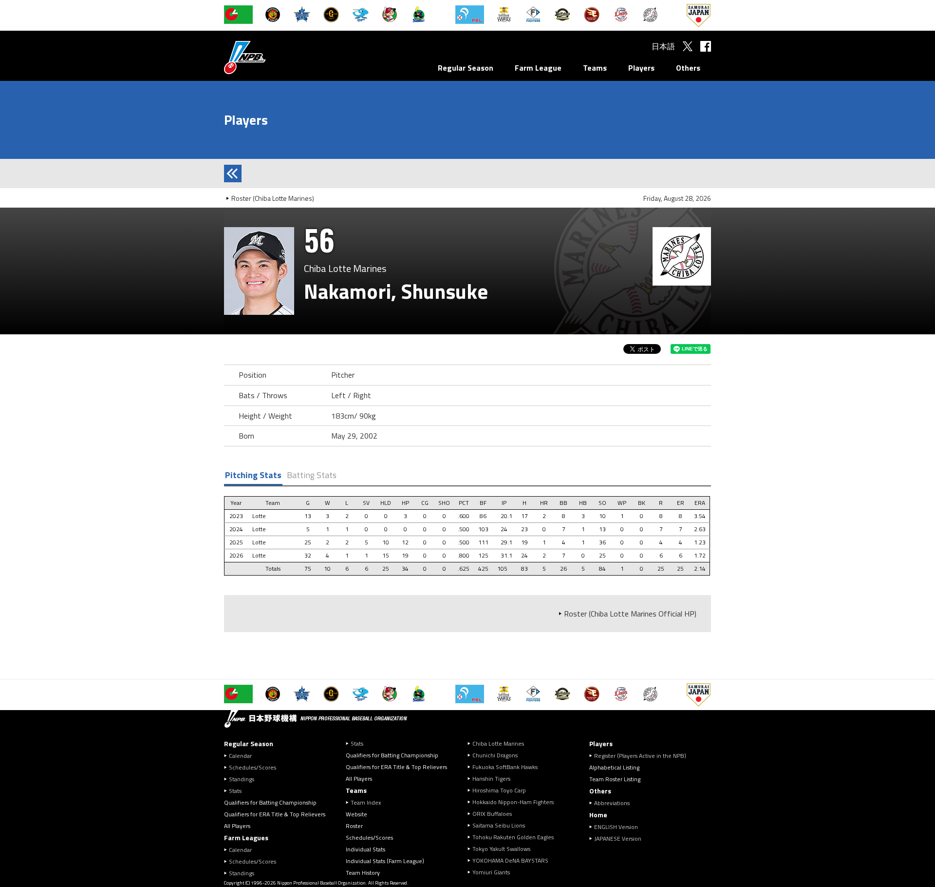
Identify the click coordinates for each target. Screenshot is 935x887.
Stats (235, 790)
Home (598, 815)
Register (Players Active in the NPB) (643, 755)
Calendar (240, 755)
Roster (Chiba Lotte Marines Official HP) (630, 613)
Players (641, 68)
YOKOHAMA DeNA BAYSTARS (510, 860)
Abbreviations (612, 803)
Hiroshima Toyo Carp (499, 790)
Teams (595, 68)
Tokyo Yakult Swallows (501, 848)
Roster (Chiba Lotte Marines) (272, 198)
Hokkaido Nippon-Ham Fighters (513, 802)
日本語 (663, 46)
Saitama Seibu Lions (498, 825)
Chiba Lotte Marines (498, 743)
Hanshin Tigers (491, 778)
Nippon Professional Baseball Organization (269, 57)
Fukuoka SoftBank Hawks (505, 766)
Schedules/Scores (252, 767)
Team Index (366, 802)
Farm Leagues (246, 837)
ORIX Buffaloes (492, 813)
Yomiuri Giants (491, 872)
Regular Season (465, 68)
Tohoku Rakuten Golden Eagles (513, 837)
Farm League (538, 68)
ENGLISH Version (616, 826)
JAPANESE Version (617, 838)
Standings (241, 779)
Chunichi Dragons (495, 755)
